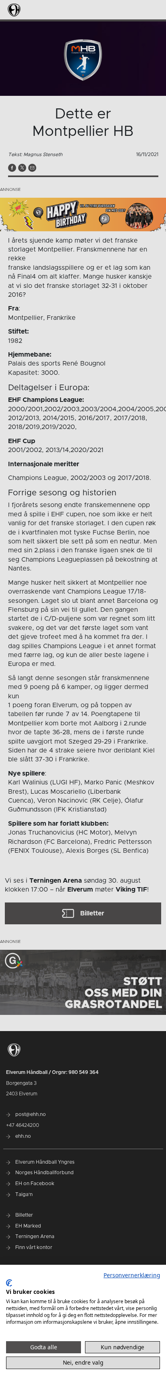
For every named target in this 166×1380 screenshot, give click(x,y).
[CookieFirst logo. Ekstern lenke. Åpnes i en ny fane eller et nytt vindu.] (9, 1283)
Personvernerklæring (132, 1275)
